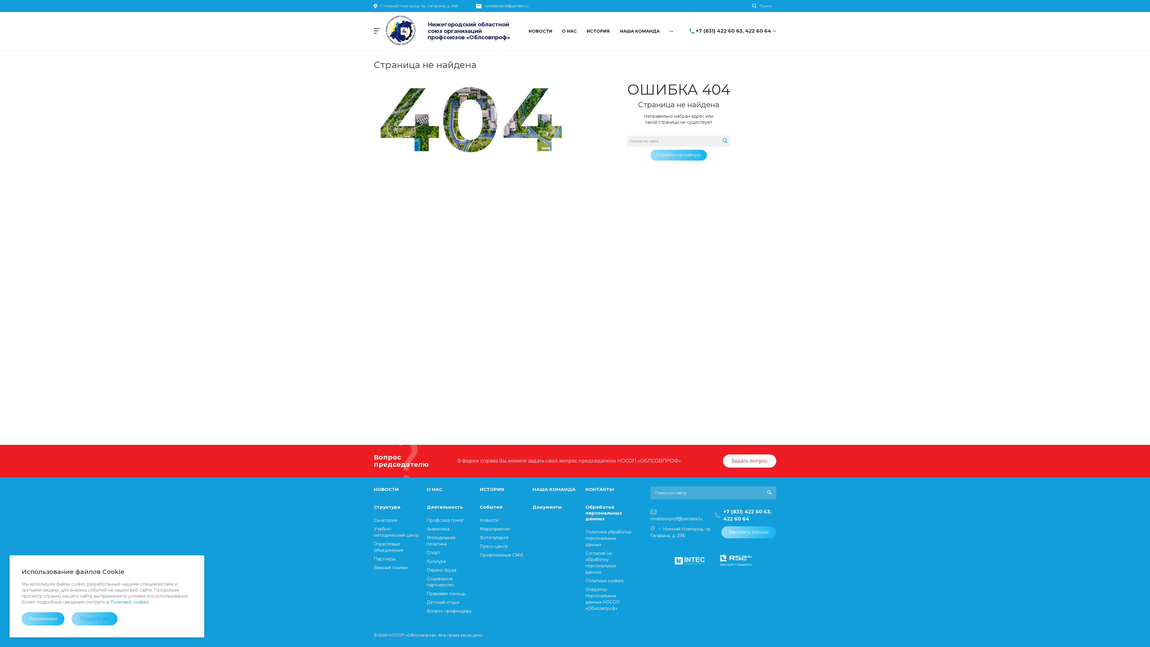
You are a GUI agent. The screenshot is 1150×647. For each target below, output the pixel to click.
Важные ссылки (391, 567)
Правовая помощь (446, 593)
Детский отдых (443, 602)
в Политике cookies (128, 602)
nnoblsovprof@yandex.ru (507, 6)
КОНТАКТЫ (599, 489)
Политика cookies (604, 580)
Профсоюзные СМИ (501, 555)
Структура (387, 507)
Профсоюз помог (445, 520)
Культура (436, 561)
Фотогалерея (494, 537)
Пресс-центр (494, 546)
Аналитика (438, 529)
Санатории (385, 520)
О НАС (434, 489)
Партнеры (385, 559)
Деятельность (445, 507)
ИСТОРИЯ (492, 489)
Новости (489, 520)
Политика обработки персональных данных (608, 538)
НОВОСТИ (386, 489)
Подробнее (94, 619)
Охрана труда (441, 570)
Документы (547, 507)
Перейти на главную (678, 155)
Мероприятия (495, 529)
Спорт (433, 552)
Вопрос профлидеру (449, 611)
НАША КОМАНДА (554, 489)
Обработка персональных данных (603, 512)
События (491, 507)
